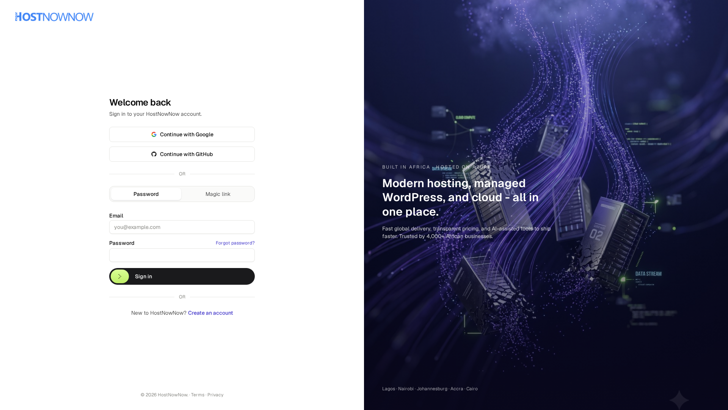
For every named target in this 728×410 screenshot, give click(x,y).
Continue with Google (186, 134)
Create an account (210, 312)
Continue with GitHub (186, 154)
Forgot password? (235, 243)
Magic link (218, 194)
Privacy (215, 395)
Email (116, 215)
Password (146, 194)
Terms (197, 395)
